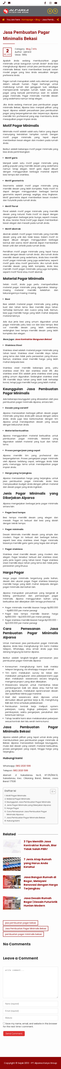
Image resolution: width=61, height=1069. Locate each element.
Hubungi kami (13, 820)
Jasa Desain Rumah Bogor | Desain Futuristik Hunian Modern (40, 901)
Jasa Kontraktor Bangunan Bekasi (33, 339)
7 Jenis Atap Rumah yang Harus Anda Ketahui (38, 863)
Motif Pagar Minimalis (16, 795)
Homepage (27, 19)
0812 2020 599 (23, 765)
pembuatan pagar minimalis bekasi (23, 934)
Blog (38, 19)
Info (35, 48)
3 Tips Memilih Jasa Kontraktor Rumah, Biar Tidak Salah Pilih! (40, 845)
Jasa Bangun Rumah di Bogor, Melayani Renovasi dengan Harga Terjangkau (41, 882)
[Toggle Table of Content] (51, 791)
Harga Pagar (13, 808)
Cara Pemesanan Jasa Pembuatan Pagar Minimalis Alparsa (27, 813)
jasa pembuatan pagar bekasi (20, 922)
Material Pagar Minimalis (18, 799)
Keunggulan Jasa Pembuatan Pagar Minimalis (29, 802)
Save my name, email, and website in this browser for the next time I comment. (30, 1025)
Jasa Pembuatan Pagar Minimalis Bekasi (26, 817)
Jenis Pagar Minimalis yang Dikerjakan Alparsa (29, 805)
